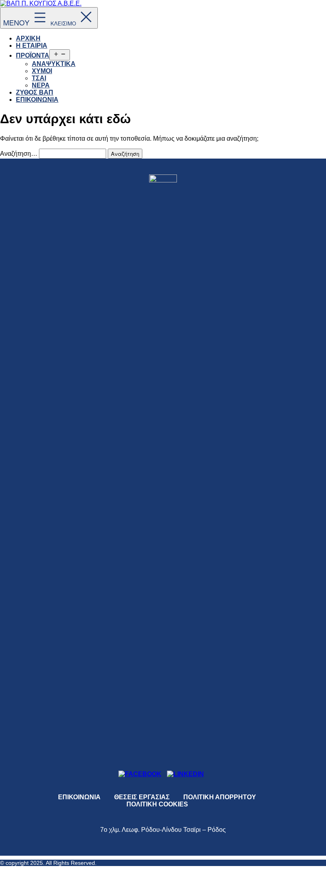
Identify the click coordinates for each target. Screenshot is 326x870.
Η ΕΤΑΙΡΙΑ (31, 45)
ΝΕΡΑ (41, 85)
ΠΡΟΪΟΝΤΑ (32, 55)
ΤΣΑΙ (39, 78)
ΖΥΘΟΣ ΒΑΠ (34, 92)
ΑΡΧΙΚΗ (28, 38)
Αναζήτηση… (18, 153)
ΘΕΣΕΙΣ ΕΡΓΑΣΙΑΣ (142, 797)
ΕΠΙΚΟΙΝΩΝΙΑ (37, 99)
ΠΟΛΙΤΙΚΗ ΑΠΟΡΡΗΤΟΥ (219, 797)
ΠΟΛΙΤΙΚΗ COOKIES (157, 804)
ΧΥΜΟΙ (42, 71)
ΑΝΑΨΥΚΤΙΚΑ (54, 63)
